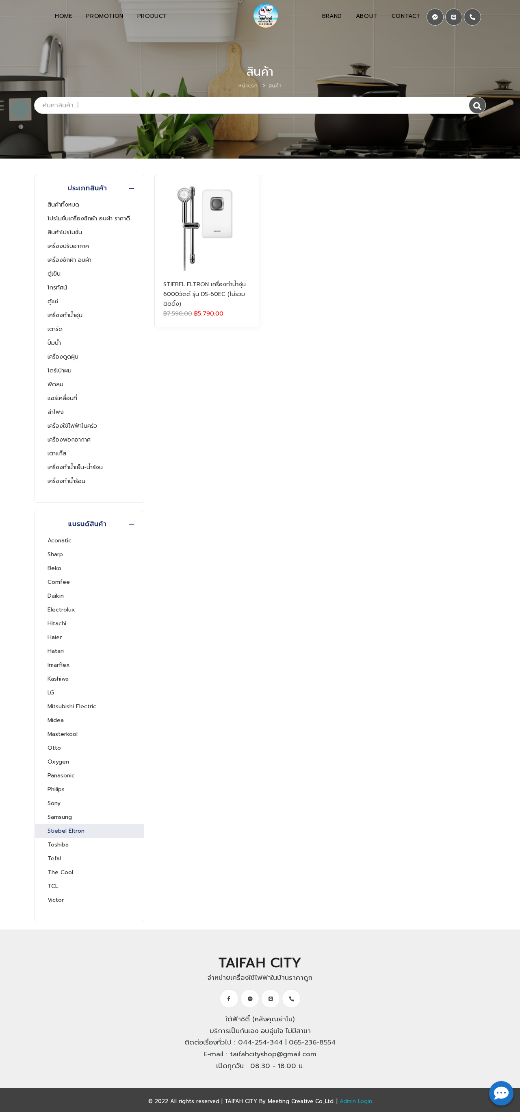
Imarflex (59, 665)
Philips (56, 789)
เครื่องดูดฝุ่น (63, 357)
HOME (63, 16)
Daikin (56, 596)
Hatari (56, 651)
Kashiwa (58, 679)
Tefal (54, 858)
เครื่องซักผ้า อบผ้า (69, 260)
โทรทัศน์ (57, 287)
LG (51, 692)
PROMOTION (104, 16)
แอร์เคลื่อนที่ (62, 398)
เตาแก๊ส (57, 453)
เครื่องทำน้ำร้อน (66, 481)
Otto (54, 748)
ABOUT (367, 16)
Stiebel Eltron (66, 831)
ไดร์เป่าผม (60, 370)
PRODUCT (152, 16)
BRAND (332, 16)
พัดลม (55, 384)
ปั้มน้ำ (54, 343)
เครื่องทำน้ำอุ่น (65, 315)
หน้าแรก (248, 85)
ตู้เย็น (54, 274)
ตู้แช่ (53, 301)
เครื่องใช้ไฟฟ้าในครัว (72, 426)
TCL (53, 886)
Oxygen (58, 761)
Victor (56, 900)
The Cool (60, 872)
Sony (54, 803)
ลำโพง (56, 412)
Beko (54, 568)
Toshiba (58, 844)
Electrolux (61, 609)
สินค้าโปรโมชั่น (65, 232)
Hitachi (57, 623)
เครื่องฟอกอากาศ (69, 439)
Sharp (55, 554)
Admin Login (356, 1101)
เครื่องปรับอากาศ (68, 246)
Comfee (59, 582)
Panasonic (61, 775)
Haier (55, 637)
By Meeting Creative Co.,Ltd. (296, 1101)
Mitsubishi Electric (72, 706)
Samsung (60, 817)
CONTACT (406, 16)
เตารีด (55, 329)
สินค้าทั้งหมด (63, 204)
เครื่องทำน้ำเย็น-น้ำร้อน (75, 467)
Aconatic (60, 540)
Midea (56, 720)
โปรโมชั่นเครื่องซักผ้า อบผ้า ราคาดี (89, 218)
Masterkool (63, 734)
